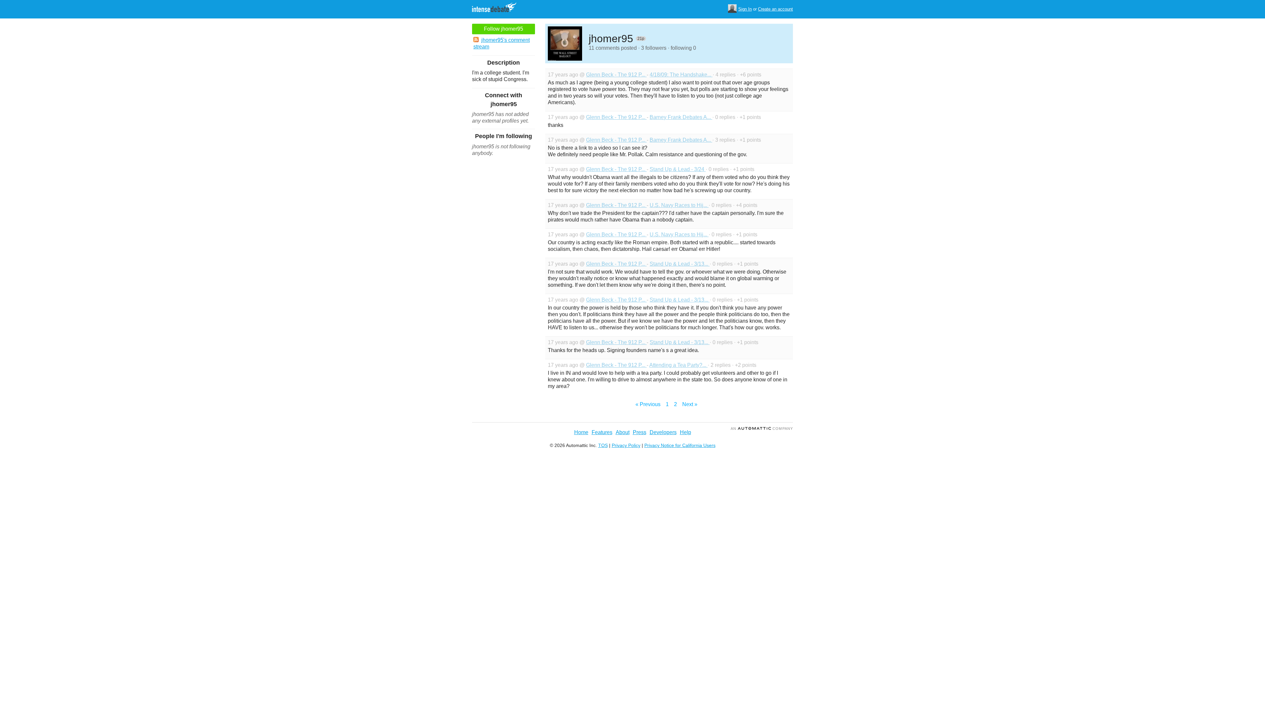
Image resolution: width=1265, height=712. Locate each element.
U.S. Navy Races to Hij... (679, 205)
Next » (689, 404)
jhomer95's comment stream (501, 43)
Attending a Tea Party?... (678, 365)
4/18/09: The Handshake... (681, 74)
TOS (603, 445)
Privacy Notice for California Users (680, 445)
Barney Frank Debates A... (681, 117)
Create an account (775, 9)
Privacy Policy (626, 445)
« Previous (648, 404)
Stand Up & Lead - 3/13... (680, 264)
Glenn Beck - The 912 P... (616, 74)
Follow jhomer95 (503, 29)
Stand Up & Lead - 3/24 (678, 169)
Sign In (745, 9)
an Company (762, 428)
